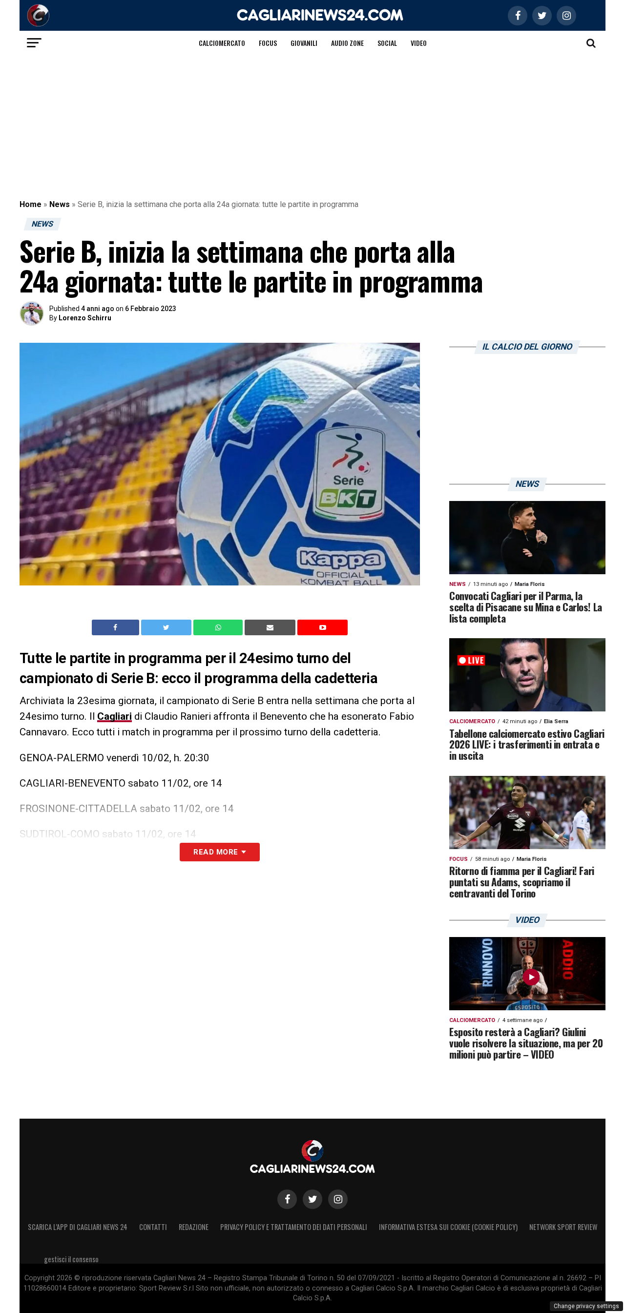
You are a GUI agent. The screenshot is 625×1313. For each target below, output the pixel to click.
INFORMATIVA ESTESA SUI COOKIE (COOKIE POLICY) (448, 1227)
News (59, 204)
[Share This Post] (219, 627)
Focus (268, 43)
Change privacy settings (586, 1306)
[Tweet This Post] (167, 627)
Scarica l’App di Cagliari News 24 (77, 1227)
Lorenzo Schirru (85, 318)
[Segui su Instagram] (338, 1199)
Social (387, 43)
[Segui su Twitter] (312, 1199)
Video (419, 43)
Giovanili (304, 43)
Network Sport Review (563, 1227)
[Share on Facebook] (117, 627)
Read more (215, 852)
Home (31, 204)
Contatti (153, 1227)
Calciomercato (222, 43)
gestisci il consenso (71, 1259)
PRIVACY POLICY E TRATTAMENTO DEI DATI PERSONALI (293, 1227)
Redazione (193, 1227)
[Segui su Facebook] (287, 1199)
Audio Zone (347, 43)
